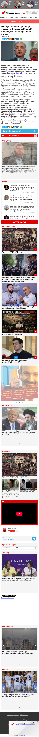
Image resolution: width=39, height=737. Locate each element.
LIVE (4, 501)
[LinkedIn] (16, 39)
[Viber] (18, 39)
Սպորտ (5, 669)
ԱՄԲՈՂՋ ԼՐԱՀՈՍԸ (19, 222)
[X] (13, 39)
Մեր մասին (24, 715)
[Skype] (5, 39)
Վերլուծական (7, 405)
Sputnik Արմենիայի (15, 73)
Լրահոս (5, 181)
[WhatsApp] (21, 39)
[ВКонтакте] (8, 39)
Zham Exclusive (7, 451)
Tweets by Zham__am (7, 598)
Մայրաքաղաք (7, 626)
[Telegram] (3, 39)
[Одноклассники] (10, 39)
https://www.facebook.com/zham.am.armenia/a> (26, 724)
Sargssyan (22, 735)
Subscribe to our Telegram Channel (8, 538)
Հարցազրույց (7, 552)
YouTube (14, 135)
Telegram (15, 131)
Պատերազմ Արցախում (19, 21)
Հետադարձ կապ (13, 715)
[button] (3, 159)
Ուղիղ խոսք (6, 141)
